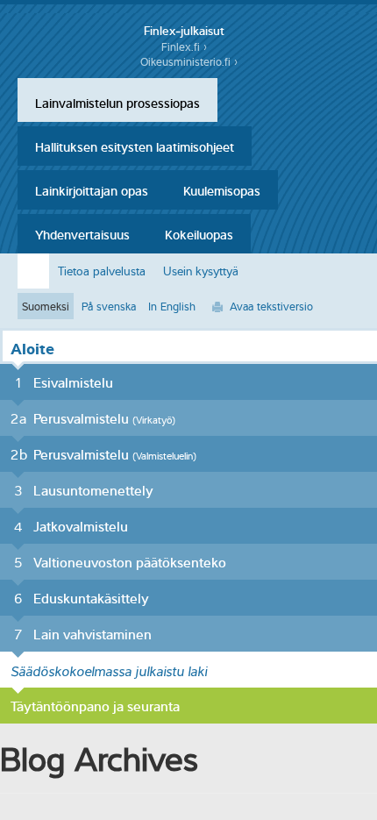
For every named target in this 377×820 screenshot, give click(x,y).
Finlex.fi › (184, 46)
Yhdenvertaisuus (82, 233)
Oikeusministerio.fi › (189, 61)
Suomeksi (45, 306)
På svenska (109, 306)
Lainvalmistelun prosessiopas (117, 102)
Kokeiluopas (199, 233)
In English (172, 306)
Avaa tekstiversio (271, 306)
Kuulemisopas (221, 189)
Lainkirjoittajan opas (91, 189)
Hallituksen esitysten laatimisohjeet (134, 145)
